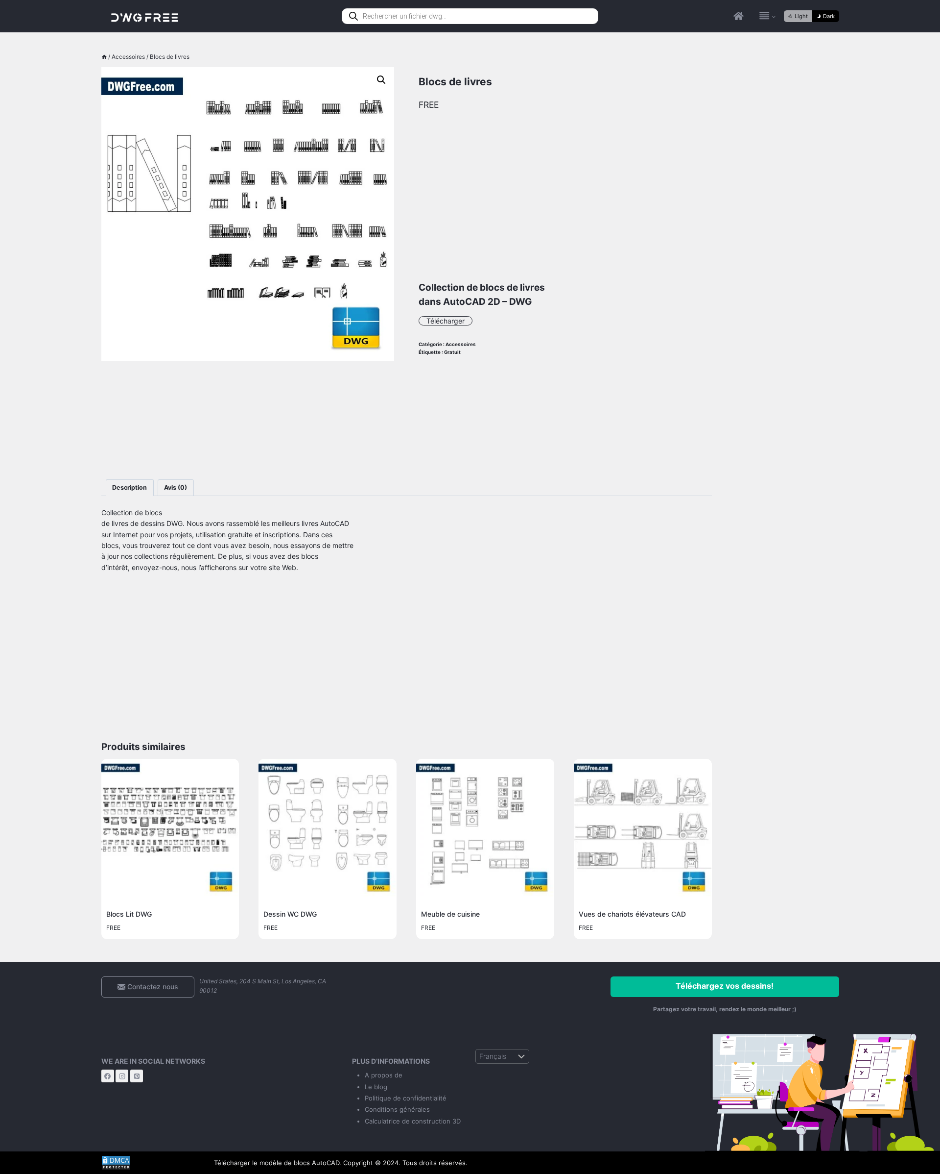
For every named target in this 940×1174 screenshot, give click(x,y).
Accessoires (461, 344)
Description (129, 487)
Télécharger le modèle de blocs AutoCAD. (277, 1163)
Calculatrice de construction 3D (413, 1121)
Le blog (376, 1087)
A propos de (383, 1075)
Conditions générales (397, 1109)
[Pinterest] (136, 1076)
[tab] (130, 488)
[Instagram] (122, 1076)
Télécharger (445, 321)
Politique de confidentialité (405, 1098)
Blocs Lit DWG (129, 914)
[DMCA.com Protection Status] (150, 1162)
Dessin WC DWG (290, 914)
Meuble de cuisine (450, 914)
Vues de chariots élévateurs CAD (632, 914)
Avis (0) (175, 487)
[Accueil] (104, 56)
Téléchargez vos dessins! (725, 986)
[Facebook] (107, 1076)
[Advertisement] (248, 420)
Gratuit (452, 352)
